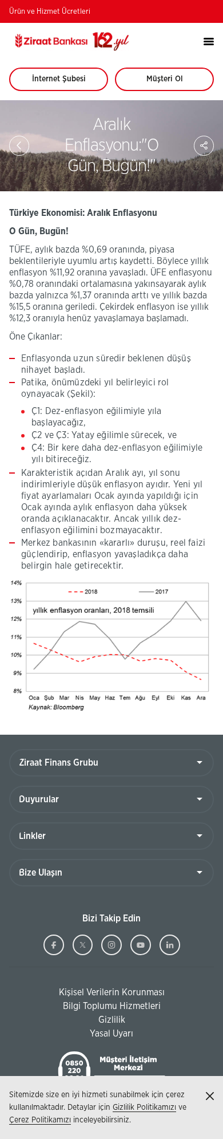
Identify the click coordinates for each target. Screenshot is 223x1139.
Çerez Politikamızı (40, 1120)
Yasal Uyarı (111, 1033)
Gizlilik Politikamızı (144, 1107)
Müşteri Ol (175, 83)
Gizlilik (111, 1019)
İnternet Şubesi (65, 83)
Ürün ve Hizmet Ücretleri (49, 11)
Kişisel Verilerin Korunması (87, 993)
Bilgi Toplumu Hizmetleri (85, 1007)
